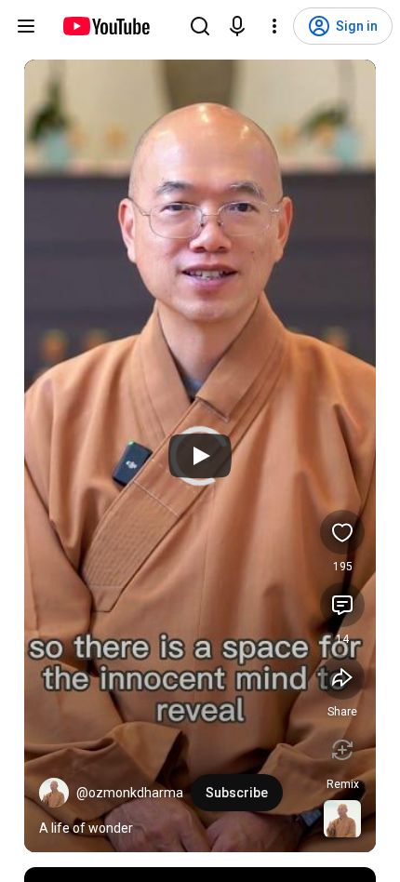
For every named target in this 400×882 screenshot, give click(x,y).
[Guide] (26, 26)
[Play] (200, 456)
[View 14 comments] (342, 604)
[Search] (200, 26)
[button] (54, 793)
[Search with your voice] (237, 26)
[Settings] (274, 26)
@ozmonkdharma (129, 792)
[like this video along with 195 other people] (342, 532)
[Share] (342, 677)
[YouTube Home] (105, 26)
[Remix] (342, 750)
